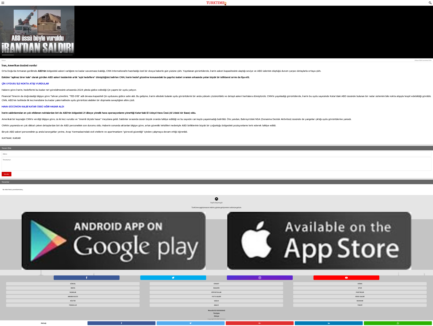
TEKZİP (359, 305)
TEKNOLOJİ (73, 305)
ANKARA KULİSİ (73, 297)
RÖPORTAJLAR (216, 292)
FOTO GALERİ (216, 297)
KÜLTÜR (73, 301)
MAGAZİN (216, 288)
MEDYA (73, 288)
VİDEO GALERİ (360, 297)
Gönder (6, 174)
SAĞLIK (216, 301)
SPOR (360, 288)
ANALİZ (216, 305)
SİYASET (216, 284)
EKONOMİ (360, 301)
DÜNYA (360, 284)
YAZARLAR (73, 292)
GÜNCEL (73, 284)
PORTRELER (360, 292)
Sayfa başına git (216, 202)
